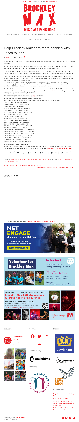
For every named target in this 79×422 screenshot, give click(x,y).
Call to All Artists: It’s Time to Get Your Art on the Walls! (63, 409)
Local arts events (25, 159)
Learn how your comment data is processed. (41, 221)
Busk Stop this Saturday (60, 398)
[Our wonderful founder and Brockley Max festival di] (9, 353)
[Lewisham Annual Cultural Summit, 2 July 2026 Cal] (9, 365)
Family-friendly (14, 159)
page (34, 96)
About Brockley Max (13, 34)
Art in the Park (51, 91)
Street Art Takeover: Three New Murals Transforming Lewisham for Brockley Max (64, 403)
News (30, 39)
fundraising (10, 161)
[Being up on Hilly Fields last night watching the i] (20, 353)
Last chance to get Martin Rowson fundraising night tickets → (56, 167)
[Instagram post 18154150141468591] (20, 376)
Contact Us (38, 39)
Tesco (16, 161)
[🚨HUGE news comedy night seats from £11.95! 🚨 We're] (20, 365)
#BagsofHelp (68, 148)
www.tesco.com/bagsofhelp (55, 148)
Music (32, 159)
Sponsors (51, 34)
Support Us (25, 34)
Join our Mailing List (51, 1)
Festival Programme (38, 34)
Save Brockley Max (44, 159)
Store (48, 39)
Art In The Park (62, 159)
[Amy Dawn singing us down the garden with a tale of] (9, 376)
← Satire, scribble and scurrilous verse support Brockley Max (22, 165)
